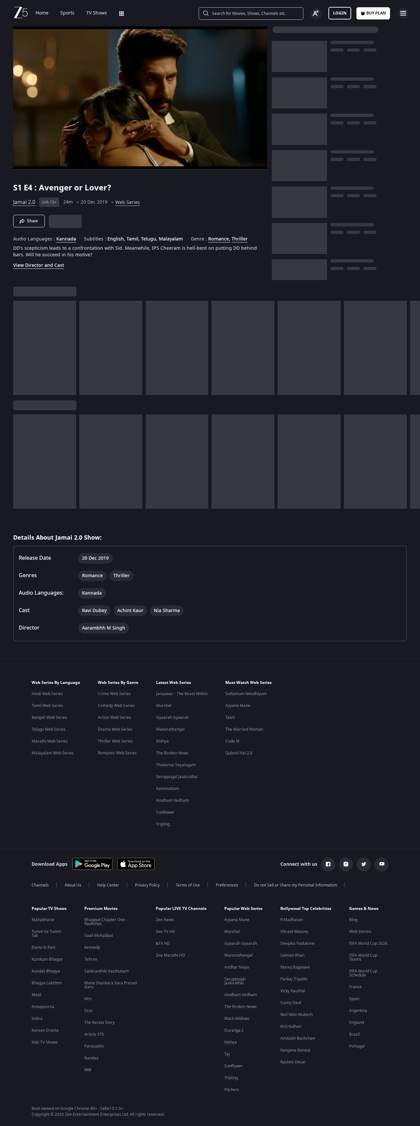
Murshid (163, 706)
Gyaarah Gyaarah (172, 717)
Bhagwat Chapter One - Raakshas (105, 922)
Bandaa (91, 1058)
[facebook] (328, 864)
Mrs (88, 999)
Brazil (354, 1034)
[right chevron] (413, 348)
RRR (87, 1070)
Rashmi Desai (292, 1062)
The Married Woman (244, 729)
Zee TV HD (165, 932)
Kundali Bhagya (46, 971)
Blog (353, 920)
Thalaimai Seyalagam (176, 765)
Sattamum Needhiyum (245, 694)
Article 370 (94, 1034)
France (355, 987)
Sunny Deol (290, 1003)
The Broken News (172, 753)
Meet (36, 995)
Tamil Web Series (47, 706)
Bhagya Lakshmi (47, 983)
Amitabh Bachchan (297, 1038)
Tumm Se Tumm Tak (46, 934)
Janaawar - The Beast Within (182, 694)
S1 (18, 188)
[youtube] (381, 864)
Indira (37, 1019)
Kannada (66, 239)
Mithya (162, 741)
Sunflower (165, 812)
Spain (354, 999)
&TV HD (163, 943)
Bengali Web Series (49, 717)
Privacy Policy (147, 885)
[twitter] (364, 864)
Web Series (127, 202)
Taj (227, 1054)
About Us (73, 885)
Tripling (163, 824)
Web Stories (360, 932)
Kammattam (167, 789)
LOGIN (340, 13)
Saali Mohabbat (98, 936)
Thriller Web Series (115, 741)
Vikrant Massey (294, 932)
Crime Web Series (114, 694)
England (356, 1023)
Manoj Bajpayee (295, 967)
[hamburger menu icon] (403, 13)
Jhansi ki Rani (43, 947)
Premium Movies (101, 909)
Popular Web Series (243, 909)
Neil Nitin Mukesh (296, 1015)
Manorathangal (170, 729)
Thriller (240, 239)
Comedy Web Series (116, 706)
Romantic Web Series (117, 753)
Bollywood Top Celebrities (305, 909)
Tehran (90, 959)
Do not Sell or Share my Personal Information (295, 885)
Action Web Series (114, 717)
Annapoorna (43, 1007)
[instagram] (346, 864)
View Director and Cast (38, 265)
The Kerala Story (99, 1023)
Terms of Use (188, 885)
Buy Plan (376, 13)
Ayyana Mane (237, 706)
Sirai (88, 1011)
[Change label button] (316, 14)
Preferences (227, 885)
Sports (67, 13)
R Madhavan (291, 920)
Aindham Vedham (172, 800)
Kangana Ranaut (295, 1050)
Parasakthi (94, 1046)
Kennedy (92, 947)
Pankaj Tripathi (293, 979)
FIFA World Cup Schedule (363, 973)
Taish (230, 717)
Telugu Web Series (49, 729)
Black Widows (236, 1019)
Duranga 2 (234, 1030)
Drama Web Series (115, 729)
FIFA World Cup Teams (363, 957)
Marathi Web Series (50, 741)
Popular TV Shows (49, 909)
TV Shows (96, 13)
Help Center (108, 885)
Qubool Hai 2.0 (238, 753)
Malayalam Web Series (53, 753)
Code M (232, 741)
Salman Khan (292, 955)
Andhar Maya (236, 967)
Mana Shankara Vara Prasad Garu (110, 985)
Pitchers (231, 1090)
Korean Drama (45, 1030)
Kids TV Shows (45, 1042)
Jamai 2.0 (24, 202)
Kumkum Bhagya (47, 959)
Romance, (219, 239)
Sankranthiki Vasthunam (106, 971)
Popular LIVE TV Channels (181, 909)
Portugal (357, 1046)
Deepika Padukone (297, 943)
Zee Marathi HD (170, 955)
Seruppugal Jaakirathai (177, 777)
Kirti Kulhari (290, 1026)
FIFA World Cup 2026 (368, 943)
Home (42, 13)
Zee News (165, 920)
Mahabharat (43, 920)
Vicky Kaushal (292, 991)
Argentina (358, 1011)
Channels (40, 885)
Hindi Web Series (47, 694)
